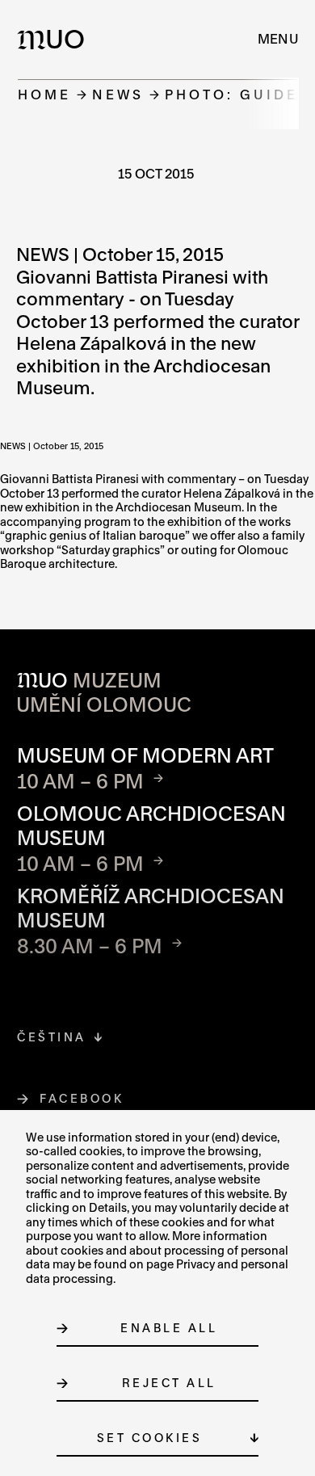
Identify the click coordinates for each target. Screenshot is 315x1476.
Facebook (82, 1098)
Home (44, 94)
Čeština (51, 1037)
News (118, 94)
